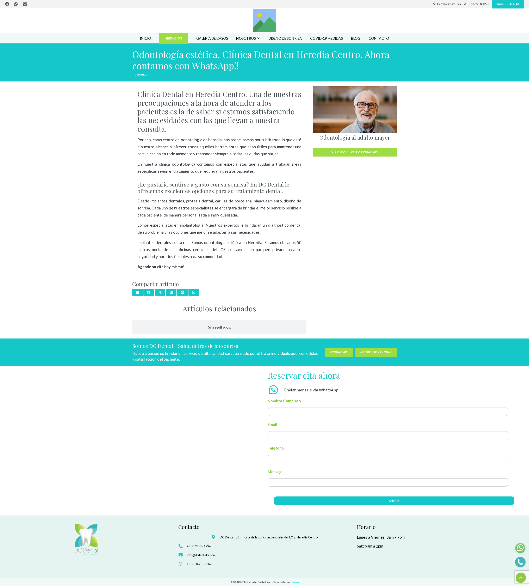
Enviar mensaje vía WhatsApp (311, 389)
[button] (258, 38)
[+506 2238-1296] (182, 546)
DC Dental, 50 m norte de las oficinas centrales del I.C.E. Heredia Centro (269, 537)
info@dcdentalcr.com (201, 555)
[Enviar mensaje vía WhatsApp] (276, 390)
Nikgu (295, 582)
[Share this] (148, 292)
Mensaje (275, 471)
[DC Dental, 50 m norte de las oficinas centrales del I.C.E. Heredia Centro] (215, 537)
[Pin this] (182, 292)
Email (272, 424)
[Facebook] (7, 4)
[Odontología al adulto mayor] (355, 109)
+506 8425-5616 (199, 564)
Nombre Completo (284, 400)
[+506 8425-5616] (182, 564)
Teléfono (276, 448)
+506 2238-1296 (199, 546)
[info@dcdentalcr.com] (182, 555)
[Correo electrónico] (25, 4)
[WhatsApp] (16, 4)
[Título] (264, 20)
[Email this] (137, 292)
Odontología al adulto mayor (354, 137)
